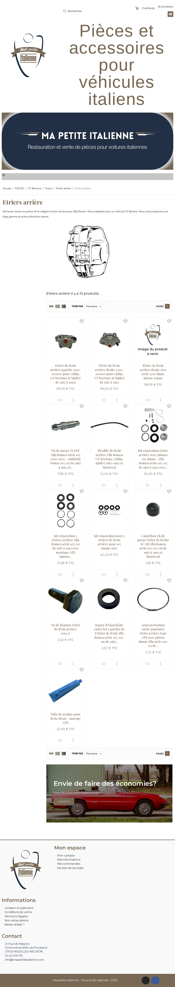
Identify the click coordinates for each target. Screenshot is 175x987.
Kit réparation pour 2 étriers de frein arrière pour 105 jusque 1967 (109, 542)
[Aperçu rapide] (60, 400)
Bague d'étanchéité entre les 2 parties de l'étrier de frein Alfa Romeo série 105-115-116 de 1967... (109, 633)
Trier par (77, 306)
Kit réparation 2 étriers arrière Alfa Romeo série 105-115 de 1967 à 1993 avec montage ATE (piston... (65, 546)
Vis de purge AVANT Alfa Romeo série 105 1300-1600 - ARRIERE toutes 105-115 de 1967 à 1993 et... (65, 459)
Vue (51, 306)
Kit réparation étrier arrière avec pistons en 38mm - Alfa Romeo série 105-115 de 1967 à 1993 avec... (153, 459)
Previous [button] (7, 141)
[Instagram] (146, 980)
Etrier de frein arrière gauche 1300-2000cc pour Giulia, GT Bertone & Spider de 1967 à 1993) (65, 374)
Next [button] (168, 141)
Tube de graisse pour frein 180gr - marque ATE (65, 718)
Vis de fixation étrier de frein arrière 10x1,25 (65, 629)
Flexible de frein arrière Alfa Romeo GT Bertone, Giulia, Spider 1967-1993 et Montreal (109, 459)
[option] (87, 141)
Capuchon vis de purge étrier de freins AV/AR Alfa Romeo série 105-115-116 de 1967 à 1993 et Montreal (153, 546)
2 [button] (89, 167)
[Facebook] (155, 980)
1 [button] (86, 167)
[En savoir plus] (73, 400)
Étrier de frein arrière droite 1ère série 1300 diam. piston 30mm (153, 372)
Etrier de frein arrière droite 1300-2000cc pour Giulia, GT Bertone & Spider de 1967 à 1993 (109, 374)
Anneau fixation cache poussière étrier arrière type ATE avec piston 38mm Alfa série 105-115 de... (153, 635)
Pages (160, 306)
